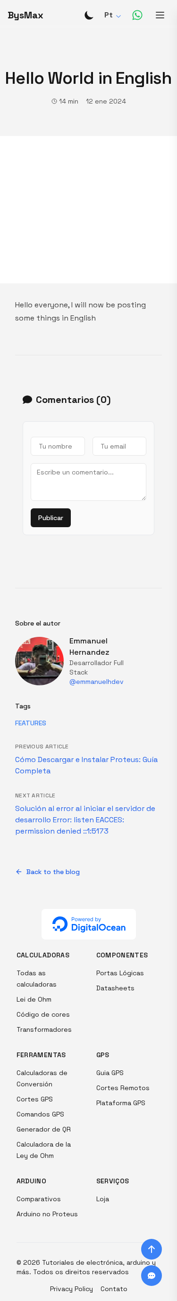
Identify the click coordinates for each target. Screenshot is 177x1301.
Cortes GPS (35, 1099)
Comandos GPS (40, 1114)
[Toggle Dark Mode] (89, 15)
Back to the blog (53, 871)
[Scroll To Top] (151, 1249)
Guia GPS (110, 1072)
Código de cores (43, 1014)
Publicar (50, 518)
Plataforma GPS (120, 1103)
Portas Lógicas (120, 973)
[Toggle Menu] (160, 15)
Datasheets (115, 988)
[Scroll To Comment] (151, 1275)
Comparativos (39, 1199)
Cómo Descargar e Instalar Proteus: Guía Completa (86, 765)
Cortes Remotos (123, 1088)
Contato (114, 1289)
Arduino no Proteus (47, 1214)
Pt (108, 15)
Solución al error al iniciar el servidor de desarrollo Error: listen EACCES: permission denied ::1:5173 (85, 819)
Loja (102, 1199)
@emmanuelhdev (96, 681)
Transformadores (44, 1029)
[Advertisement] (88, 209)
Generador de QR (44, 1129)
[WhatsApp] (137, 15)
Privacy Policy (71, 1289)
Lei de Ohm (34, 999)
